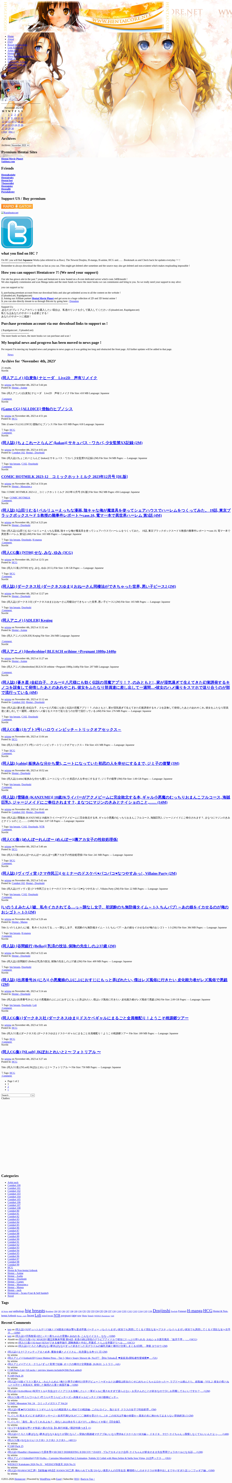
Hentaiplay (7, 186)
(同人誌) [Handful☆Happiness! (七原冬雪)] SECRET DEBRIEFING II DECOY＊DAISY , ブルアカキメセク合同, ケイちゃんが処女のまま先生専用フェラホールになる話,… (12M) (105, 1452)
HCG (14, 418)
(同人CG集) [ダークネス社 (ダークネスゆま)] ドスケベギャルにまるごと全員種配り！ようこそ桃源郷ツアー (95, 1018)
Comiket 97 (13, 1259)
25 (19, 125)
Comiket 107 (14, 1205)
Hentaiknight (8, 174)
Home (11, 36)
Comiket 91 (13, 1242)
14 (6, 121)
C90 (80, 1311)
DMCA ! (12, 59)
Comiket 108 (14, 1208)
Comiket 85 (13, 1225)
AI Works (4, 1311)
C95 (101, 1311)
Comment (7, 399)
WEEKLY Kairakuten (102, 1316)
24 (15, 125)
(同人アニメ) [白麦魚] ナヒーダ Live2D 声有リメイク (49, 378)
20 (3, 125)
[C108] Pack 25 (15, 1446)
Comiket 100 (14, 1185)
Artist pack (13, 50)
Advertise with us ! (17, 64)
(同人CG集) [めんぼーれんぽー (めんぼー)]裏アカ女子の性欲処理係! (59, 839)
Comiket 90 (13, 1239)
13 (3, 121)
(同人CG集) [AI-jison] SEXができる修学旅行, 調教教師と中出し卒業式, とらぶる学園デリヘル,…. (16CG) (76, 1342)
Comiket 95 (13, 1253)
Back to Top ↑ (88, 1479)
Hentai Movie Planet (12, 158)
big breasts (15, 463)
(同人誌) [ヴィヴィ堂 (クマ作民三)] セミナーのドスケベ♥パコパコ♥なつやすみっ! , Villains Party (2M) (89, 873)
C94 (97, 1311)
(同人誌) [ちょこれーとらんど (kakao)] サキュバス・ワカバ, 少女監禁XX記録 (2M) (72, 443)
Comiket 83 (13, 1219)
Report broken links (17, 44)
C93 (93, 1311)
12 (22, 118)
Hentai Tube (14, 53)
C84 (55, 1311)
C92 (88, 1311)
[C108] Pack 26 (15, 1375)
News (10, 70)
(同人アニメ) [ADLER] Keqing (27, 620)
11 (19, 118)
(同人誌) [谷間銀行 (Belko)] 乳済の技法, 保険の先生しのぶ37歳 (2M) (58, 946)
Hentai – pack (14, 1290)
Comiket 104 (14, 1196)
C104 (140, 1311)
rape (74, 1315)
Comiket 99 (13, 1264)
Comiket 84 (13, 1222)
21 (6, 125)
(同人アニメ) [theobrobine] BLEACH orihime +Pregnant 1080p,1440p (58, 651)
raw (79, 1315)
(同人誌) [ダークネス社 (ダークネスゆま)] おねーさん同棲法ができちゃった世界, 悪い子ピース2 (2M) (88, 586)
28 (6, 128)
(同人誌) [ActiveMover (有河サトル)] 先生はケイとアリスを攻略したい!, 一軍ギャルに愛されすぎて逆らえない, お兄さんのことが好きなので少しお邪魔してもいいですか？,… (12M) (109, 1391)
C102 (24, 463)
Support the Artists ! (17, 62)
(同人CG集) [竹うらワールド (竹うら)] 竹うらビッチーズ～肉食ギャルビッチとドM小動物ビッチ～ (63, 1397)
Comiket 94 (13, 1250)
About (11, 39)
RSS (3, 75)
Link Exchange (15, 47)
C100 (118, 1311)
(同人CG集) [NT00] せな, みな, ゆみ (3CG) (37, 553)
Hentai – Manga (16, 1287)
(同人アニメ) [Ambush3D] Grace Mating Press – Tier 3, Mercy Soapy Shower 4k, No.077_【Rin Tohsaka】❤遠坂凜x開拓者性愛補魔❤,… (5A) (82, 1358)
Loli (35, 1005)
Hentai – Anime (15, 1273)
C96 (105, 1311)
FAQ (10, 42)
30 (12, 128)
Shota (84, 1315)
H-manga (37, 539)
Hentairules (7, 177)
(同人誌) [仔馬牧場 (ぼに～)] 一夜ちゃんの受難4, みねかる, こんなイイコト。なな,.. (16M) (65, 1336)
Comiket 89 (13, 1236)
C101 (124, 1311)
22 (9, 125)
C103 (135, 1311)
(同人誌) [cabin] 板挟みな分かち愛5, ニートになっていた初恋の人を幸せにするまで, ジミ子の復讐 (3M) (90, 763)
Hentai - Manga (19, 922)
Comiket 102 (18, 452)
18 (19, 121)
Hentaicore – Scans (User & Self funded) (28, 1293)
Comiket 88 (13, 1233)
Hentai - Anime (19, 387)
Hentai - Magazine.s (22, 486)
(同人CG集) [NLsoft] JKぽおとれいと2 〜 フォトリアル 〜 (51, 1052)
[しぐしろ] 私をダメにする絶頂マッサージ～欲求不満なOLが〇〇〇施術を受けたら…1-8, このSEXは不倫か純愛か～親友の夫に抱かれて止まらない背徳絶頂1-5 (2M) (100, 1415)
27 (3, 128)
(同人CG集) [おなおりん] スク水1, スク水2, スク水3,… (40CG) (42, 1440)
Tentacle (91, 1316)
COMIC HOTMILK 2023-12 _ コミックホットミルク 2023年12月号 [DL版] (64, 477)
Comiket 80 (13, 1210)
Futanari (182, 1311)
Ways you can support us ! (21, 56)
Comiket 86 (13, 1227)
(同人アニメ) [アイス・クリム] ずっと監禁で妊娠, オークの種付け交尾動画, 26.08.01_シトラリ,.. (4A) (64, 1364)
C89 (75, 1311)
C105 (145, 1311)
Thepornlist (7, 183)
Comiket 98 (13, 1262)
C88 (71, 1311)
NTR (42, 826)
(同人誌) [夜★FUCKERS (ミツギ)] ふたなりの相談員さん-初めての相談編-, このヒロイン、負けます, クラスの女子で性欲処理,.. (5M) (82, 1409)
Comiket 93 (13, 1247)
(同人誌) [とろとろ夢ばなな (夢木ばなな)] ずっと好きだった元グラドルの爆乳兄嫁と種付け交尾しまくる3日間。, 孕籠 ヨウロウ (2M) (92, 1346)
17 (15, 121)
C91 (84, 1311)
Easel (59, 1479)
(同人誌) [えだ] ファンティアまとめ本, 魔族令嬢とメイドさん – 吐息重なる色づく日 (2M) (57, 1351)
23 (12, 125)
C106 (150, 1311)
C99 (114, 1311)
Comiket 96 (13, 1256)
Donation (12, 67)
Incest (30, 1315)
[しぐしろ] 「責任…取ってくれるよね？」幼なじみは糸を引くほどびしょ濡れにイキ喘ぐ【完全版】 (64, 1421)
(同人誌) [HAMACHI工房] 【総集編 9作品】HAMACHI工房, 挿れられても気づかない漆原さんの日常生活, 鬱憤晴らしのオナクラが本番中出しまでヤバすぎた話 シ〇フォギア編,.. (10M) (111, 1470)
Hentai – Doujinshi (17, 1279)
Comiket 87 (13, 1230)
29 (9, 128)
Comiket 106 (14, 1202)
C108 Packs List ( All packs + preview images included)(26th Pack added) (45, 1370)
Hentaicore (86, 20)
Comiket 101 (14, 1188)
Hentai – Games (16, 1281)
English (174, 1311)
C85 (59, 1311)
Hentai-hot (7, 180)
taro (9, 1329)
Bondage (49, 1311)
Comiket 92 (13, 1245)
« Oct (4, 131)
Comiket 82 (13, 1216)
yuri (112, 1316)
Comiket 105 (14, 1199)
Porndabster (8, 191)
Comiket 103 (14, 1193)
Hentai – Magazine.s (18, 1284)
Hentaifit (6, 189)
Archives (5, 145)
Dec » (12, 131)
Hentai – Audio (15, 1276)
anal (10, 1311)
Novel (11, 1296)
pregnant (66, 1315)
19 (22, 121)
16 (12, 121)
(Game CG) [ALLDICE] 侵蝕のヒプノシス (37, 409)
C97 (110, 1311)
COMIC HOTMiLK (20, 497)
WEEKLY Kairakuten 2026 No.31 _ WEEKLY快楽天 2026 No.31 (42, 1464)
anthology (18, 1311)
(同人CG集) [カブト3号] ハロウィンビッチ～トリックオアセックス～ (61, 729)
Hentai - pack (22, 1316)
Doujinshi (33, 463)
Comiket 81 (13, 1213)
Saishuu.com (8, 161)
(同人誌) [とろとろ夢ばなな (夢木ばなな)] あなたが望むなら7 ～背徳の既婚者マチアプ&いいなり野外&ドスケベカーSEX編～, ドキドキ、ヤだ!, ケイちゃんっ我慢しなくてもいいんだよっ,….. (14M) (118, 1434)
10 (15, 118)
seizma (7, 385)
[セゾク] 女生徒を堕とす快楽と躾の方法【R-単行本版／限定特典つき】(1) (49, 1428)
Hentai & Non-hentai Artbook (22, 1270)
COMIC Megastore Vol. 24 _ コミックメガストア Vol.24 (37, 1403)
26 (22, 125)
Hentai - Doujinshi (35, 452)
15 (9, 121)
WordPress (45, 1479)
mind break (47, 1315)
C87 (67, 1311)
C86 (63, 1311)
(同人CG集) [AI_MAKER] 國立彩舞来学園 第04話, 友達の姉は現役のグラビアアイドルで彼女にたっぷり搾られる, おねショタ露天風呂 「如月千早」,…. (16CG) (107, 1339)
